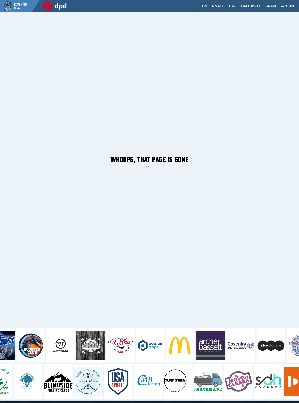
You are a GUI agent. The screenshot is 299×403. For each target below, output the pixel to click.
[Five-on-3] (95, 345)
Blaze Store (270, 5)
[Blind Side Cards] (53, 381)
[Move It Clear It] (233, 381)
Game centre (218, 5)
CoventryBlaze (21, 6)
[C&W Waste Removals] (203, 382)
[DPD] (55, 6)
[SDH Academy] (263, 381)
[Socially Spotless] (173, 381)
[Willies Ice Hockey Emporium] (125, 345)
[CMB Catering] (143, 381)
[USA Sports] (113, 381)
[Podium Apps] (155, 345)
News (205, 5)
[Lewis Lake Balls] (23, 381)
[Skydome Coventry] (276, 345)
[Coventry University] (245, 345)
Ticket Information (250, 5)
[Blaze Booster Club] (35, 345)
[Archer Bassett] (215, 345)
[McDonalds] (185, 345)
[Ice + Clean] (83, 381)
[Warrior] (65, 345)
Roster (232, 5)
